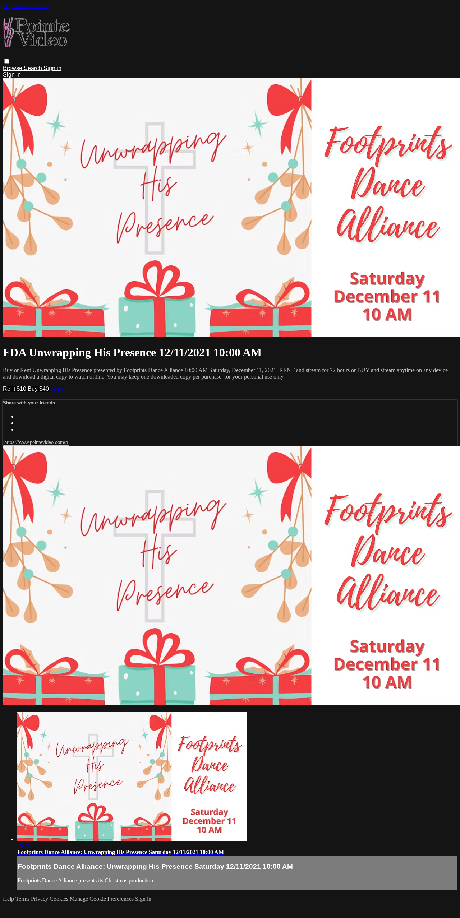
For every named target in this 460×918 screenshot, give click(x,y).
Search (33, 68)
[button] (6, 61)
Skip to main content (26, 6)
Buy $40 (39, 389)
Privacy (40, 899)
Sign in (52, 68)
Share (56, 389)
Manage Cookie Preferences (102, 899)
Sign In (12, 74)
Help (9, 899)
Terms (23, 899)
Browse (13, 68)
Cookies (60, 899)
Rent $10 (15, 389)
